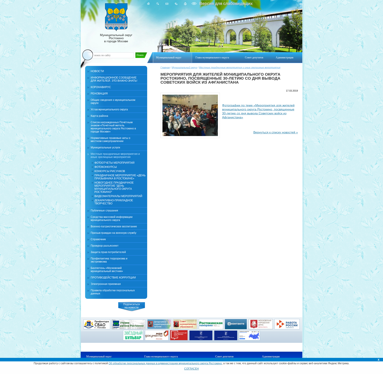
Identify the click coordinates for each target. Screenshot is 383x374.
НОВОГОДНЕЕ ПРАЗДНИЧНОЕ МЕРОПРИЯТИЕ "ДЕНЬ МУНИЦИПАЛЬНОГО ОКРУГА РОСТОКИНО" (114, 187)
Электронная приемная (106, 284)
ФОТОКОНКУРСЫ (105, 167)
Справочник (98, 239)
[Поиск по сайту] (157, 3)
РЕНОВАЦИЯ (99, 93)
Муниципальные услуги (105, 147)
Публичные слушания (104, 210)
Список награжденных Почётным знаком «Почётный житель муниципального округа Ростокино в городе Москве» (113, 127)
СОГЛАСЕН (191, 368)
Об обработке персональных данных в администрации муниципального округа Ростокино (165, 363)
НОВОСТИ (97, 71)
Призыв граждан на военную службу (113, 232)
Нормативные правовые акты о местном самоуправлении (110, 139)
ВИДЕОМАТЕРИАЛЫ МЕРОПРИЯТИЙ (118, 196)
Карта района (99, 115)
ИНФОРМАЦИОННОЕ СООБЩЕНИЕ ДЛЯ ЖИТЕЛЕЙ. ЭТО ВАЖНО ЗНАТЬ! (114, 79)
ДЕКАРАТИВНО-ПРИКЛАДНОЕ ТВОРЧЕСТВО (113, 202)
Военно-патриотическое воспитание (114, 226)
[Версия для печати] (185, 3)
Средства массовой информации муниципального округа (112, 218)
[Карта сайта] (176, 3)
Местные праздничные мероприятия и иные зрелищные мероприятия (239, 67)
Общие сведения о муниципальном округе (113, 101)
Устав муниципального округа (109, 109)
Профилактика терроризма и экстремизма (109, 260)
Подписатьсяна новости (131, 306)
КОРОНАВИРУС (101, 87)
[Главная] (148, 3)
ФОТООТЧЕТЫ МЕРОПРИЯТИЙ (114, 162)
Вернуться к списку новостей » (275, 132)
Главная (165, 67)
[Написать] (167, 3)
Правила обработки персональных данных (113, 292)
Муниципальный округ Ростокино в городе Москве (116, 38)
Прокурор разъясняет (105, 245)
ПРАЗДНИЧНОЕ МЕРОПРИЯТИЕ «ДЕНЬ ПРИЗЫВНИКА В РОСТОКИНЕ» (120, 177)
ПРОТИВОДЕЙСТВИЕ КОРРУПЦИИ (113, 277)
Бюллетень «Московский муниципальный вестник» (107, 270)
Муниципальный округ (184, 67)
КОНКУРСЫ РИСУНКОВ (109, 171)
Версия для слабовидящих (225, 3)
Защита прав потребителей (108, 252)
